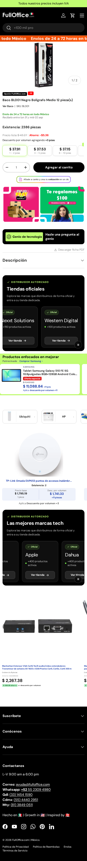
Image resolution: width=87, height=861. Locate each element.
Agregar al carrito (59, 167)
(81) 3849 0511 (22, 805)
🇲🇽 (20, 815)
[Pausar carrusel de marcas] (78, 345)
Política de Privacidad (16, 846)
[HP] (48, 416)
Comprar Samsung (30, 361)
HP (64, 416)
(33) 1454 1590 (21, 794)
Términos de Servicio (15, 850)
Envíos (67, 846)
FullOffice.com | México (25, 840)
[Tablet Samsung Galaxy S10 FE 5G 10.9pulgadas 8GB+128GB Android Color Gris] (11, 375)
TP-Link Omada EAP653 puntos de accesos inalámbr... (39, 481)
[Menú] (82, 15)
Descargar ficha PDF (71, 249)
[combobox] (43, 27)
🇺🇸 (43, 815)
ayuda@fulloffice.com (33, 784)
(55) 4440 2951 (26, 799)
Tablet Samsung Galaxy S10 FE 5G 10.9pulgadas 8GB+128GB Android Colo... (50, 372)
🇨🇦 (67, 815)
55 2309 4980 (36, 789)
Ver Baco (8, 106)
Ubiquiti (24, 416)
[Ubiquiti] (9, 416)
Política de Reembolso (46, 846)
